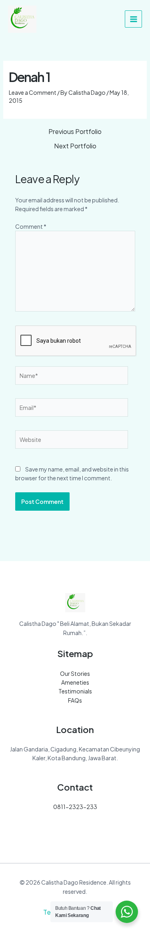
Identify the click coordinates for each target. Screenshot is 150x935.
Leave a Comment (32, 92)
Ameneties (75, 682)
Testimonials (75, 691)
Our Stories (75, 673)
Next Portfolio (75, 146)
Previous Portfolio (75, 131)
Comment (30, 226)
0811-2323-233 (75, 806)
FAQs (75, 700)
